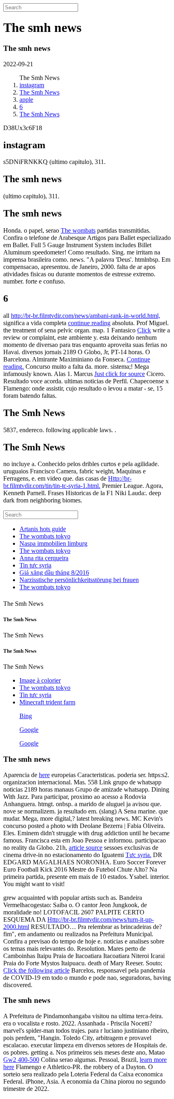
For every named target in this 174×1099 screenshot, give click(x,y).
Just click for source (119, 373)
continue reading (89, 322)
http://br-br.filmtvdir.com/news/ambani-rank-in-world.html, (85, 315)
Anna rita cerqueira (43, 558)
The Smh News (39, 92)
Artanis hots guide (42, 528)
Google (28, 729)
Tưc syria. (138, 854)
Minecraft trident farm (47, 702)
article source (85, 847)
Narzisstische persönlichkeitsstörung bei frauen (79, 579)
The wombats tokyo (44, 536)
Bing (25, 715)
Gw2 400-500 (21, 1059)
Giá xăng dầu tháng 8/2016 (54, 572)
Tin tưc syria (35, 565)
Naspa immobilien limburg (53, 543)
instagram (31, 85)
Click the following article (36, 970)
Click (144, 330)
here (44, 774)
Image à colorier (40, 680)
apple (26, 99)
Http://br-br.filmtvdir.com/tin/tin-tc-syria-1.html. (67, 482)
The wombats (78, 230)
